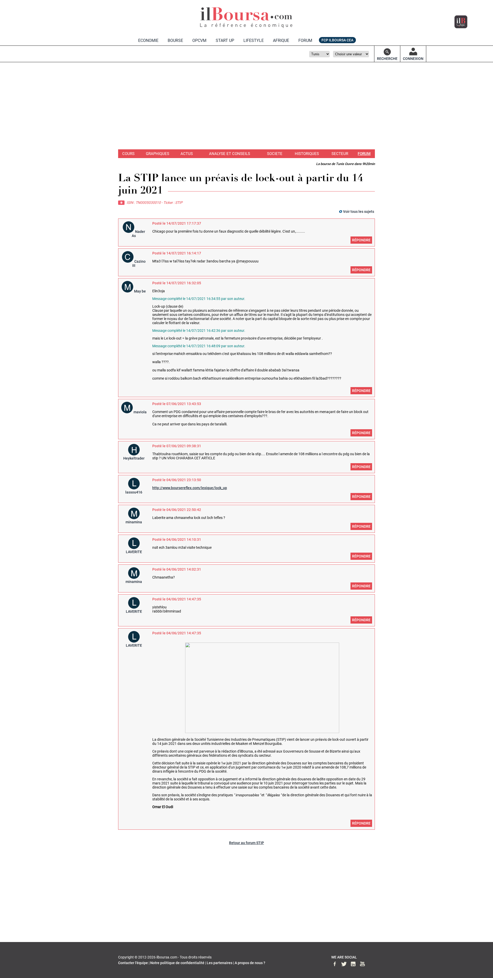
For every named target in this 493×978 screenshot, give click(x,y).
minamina (134, 522)
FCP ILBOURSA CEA (337, 40)
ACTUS (187, 153)
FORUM (305, 40)
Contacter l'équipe (133, 963)
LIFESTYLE (253, 40)
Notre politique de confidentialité (177, 963)
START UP (225, 40)
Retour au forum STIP (246, 843)
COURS (128, 153)
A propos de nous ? (250, 963)
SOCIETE (274, 153)
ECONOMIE (148, 40)
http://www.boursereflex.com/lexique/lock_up (189, 488)
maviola (140, 412)
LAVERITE (134, 552)
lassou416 (133, 492)
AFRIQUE (281, 40)
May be (140, 291)
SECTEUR (339, 153)
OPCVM (199, 40)
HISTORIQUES (307, 153)
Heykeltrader (134, 458)
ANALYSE (229, 153)
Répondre (361, 240)
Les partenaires (219, 963)
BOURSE (175, 40)
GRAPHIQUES (157, 153)
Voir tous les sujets (358, 211)
